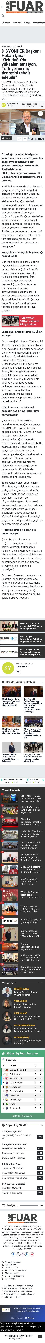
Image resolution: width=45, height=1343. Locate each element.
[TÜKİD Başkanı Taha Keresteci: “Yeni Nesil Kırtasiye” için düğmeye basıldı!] (12, 691)
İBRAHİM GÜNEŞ (21, 989)
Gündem (6, 22)
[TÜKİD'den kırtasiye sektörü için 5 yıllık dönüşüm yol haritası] (12, 721)
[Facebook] (13, 1254)
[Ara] (3, 15)
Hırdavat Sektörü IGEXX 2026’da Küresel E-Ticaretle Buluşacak (10, 758)
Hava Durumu (11, 1265)
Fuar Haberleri (10, 1291)
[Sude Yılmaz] (8, 668)
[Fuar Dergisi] (24, 6)
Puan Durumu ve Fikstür (15, 1270)
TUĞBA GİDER (20, 1001)
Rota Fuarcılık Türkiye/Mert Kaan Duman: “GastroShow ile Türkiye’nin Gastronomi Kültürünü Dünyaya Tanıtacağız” (33, 705)
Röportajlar (27, 1288)
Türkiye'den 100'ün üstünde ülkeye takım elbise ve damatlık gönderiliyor (33, 758)
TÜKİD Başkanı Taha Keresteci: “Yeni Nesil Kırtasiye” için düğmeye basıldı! (11, 702)
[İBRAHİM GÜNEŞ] (7, 991)
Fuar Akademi (10, 1294)
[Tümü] (41, 983)
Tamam (19, 1330)
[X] (18, 1254)
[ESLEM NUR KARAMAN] (7, 1028)
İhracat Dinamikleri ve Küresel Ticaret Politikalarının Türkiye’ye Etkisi (26, 1005)
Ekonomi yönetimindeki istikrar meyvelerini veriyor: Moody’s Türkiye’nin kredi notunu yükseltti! (27, 1030)
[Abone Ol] (36, 138)
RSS (7, 1310)
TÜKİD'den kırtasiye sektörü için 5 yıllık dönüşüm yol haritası (11, 731)
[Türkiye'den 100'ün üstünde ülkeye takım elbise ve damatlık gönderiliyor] (33, 747)
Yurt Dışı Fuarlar (27, 1294)
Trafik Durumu (11, 1267)
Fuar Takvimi (26, 1291)
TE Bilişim (29, 1318)
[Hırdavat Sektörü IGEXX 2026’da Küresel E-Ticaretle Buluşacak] (12, 747)
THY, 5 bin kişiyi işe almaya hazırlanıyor (28, 1042)
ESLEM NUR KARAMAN (24, 1025)
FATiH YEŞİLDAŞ (21, 1037)
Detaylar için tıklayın (22, 1116)
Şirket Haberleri (11, 1288)
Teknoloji (8, 1297)
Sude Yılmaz (22, 666)
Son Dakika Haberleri (14, 1276)
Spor (18, 1297)
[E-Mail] (18, 672)
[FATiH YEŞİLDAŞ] (7, 1040)
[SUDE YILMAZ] (7, 1016)
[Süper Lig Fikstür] (41, 1125)
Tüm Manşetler (11, 1273)
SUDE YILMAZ (20, 1013)
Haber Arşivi (10, 1279)
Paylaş (8, 138)
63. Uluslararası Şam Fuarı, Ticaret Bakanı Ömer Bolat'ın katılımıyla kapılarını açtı (32, 733)
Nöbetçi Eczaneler (13, 1262)
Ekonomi (17, 22)
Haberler (6, 46)
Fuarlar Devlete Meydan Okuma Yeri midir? (26, 993)
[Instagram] (22, 1254)
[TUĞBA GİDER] (7, 1004)
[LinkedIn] (27, 1254)
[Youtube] (32, 1254)
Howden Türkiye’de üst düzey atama (20, 1337)
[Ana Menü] (3, 7)
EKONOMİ (18, 46)
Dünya (27, 22)
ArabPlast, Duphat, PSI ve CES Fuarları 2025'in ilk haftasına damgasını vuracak (27, 1018)
